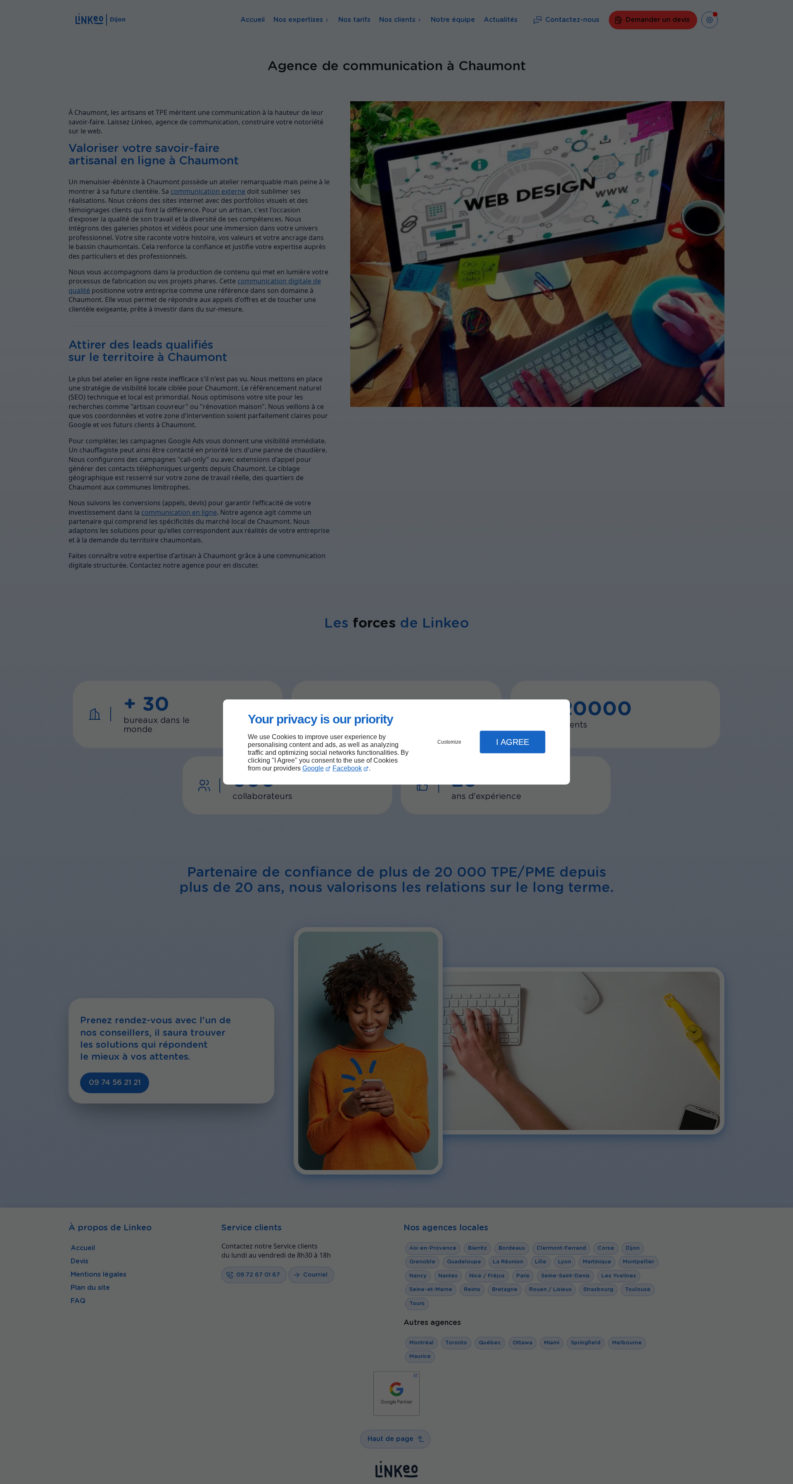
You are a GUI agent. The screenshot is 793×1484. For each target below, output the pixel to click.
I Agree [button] (512, 742)
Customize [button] (449, 742)
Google (313, 768)
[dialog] (396, 742)
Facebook (347, 768)
